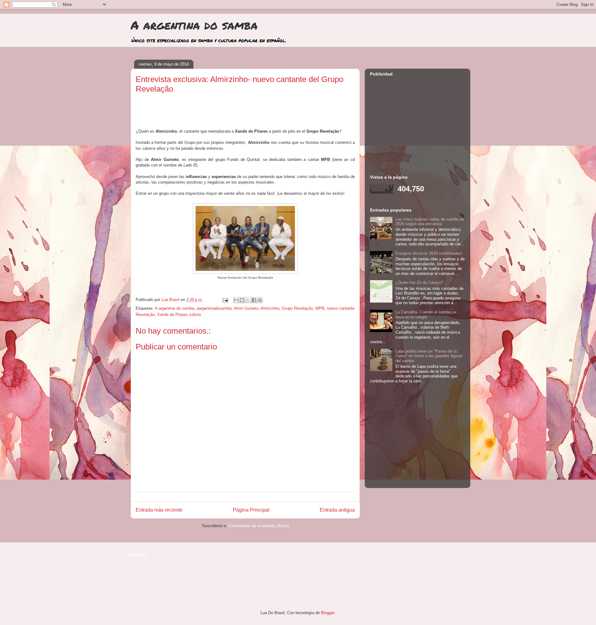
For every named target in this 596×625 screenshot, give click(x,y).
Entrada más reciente (159, 510)
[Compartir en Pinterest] (260, 300)
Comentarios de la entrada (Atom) (258, 525)
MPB (319, 308)
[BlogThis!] (242, 300)
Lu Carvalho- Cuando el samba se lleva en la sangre (425, 314)
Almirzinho (269, 308)
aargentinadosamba (214, 308)
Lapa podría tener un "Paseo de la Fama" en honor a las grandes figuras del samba (429, 356)
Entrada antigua (337, 510)
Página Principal (251, 510)
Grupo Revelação (297, 308)
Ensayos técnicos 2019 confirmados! (428, 253)
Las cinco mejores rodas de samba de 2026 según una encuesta (429, 221)
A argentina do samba (194, 24)
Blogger (327, 612)
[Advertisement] (245, 113)
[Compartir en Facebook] (254, 300)
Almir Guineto (246, 308)
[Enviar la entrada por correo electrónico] (224, 299)
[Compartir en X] (248, 300)
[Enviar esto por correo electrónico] (236, 300)
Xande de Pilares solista (179, 314)
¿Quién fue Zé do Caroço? (419, 282)
